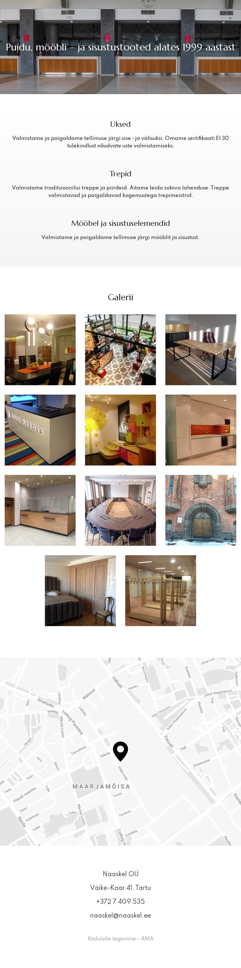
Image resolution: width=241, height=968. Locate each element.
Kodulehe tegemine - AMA (120, 939)
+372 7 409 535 (120, 902)
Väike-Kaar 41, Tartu (120, 888)
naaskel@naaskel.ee (120, 916)
